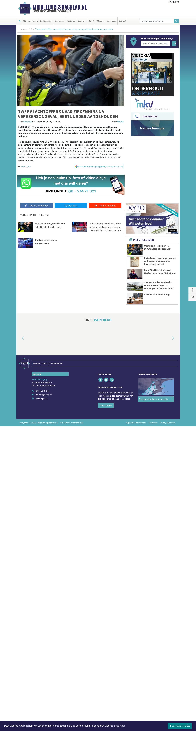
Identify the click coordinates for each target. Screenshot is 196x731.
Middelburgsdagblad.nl (60, 7)
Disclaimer (153, 423)
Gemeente (59, 21)
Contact (122, 21)
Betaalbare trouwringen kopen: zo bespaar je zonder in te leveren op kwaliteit (160, 261)
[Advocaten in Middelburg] (135, 298)
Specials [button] (81, 21)
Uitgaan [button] (99, 21)
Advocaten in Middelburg (157, 294)
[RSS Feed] (112, 379)
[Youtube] (106, 379)
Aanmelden (106, 405)
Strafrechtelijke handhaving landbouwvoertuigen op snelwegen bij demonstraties (159, 285)
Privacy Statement (167, 423)
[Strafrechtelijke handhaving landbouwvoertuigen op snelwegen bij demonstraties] (135, 286)
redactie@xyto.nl (43, 394)
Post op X (72, 205)
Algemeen (33, 21)
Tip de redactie (107, 205)
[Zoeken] (176, 21)
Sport (91, 21)
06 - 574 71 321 (82, 191)
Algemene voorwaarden (136, 423)
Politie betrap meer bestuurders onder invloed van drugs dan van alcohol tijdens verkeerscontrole (105, 227)
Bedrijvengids (46, 21)
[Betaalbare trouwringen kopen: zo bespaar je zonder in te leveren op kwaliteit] (135, 261)
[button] (19, 338)
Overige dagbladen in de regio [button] (153, 399)
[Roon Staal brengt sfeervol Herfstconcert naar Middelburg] (135, 274)
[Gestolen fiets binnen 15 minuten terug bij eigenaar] (135, 249)
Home (23, 29)
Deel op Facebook (39, 205)
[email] (192, 297)
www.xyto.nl (41, 398)
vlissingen (26, 166)
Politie (120, 121)
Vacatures (111, 21)
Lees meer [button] (119, 726)
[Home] (19, 21)
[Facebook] (101, 379)
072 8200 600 (42, 391)
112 (24, 21)
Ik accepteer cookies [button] (180, 726)
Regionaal (71, 21)
